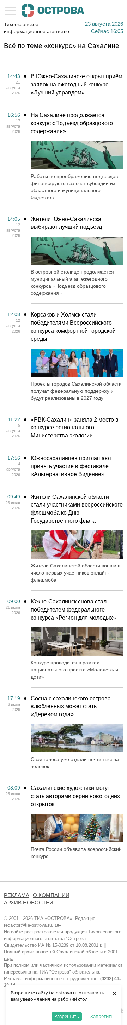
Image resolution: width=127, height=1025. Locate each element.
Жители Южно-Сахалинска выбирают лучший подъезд (66, 223)
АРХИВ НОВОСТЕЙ (28, 903)
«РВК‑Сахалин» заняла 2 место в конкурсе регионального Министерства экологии (75, 428)
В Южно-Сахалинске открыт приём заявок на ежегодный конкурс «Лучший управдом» (76, 84)
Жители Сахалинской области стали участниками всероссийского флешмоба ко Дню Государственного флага (77, 509)
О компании (51, 895)
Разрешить (66, 1016)
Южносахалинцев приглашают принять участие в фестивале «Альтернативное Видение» (71, 466)
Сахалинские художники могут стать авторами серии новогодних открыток (75, 796)
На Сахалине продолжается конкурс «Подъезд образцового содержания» (72, 123)
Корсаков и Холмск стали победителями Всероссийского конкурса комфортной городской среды (73, 327)
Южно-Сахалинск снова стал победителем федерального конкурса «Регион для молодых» (73, 610)
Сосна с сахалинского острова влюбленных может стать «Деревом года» (71, 706)
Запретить (102, 1016)
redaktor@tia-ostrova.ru (28, 925)
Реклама (16, 895)
